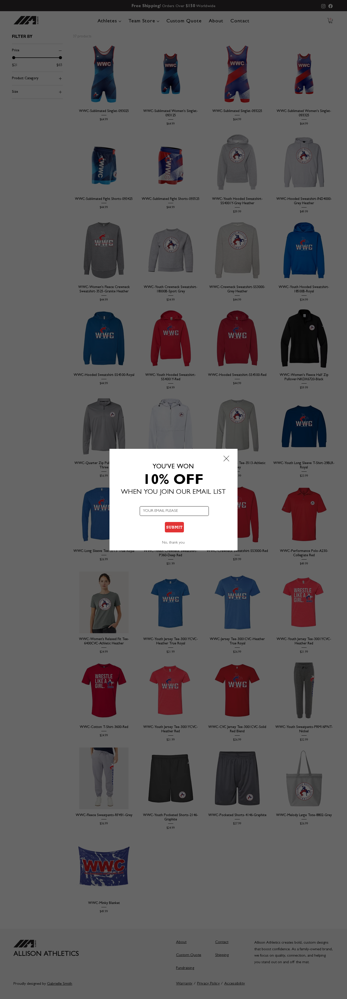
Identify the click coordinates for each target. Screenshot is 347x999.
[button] (226, 459)
